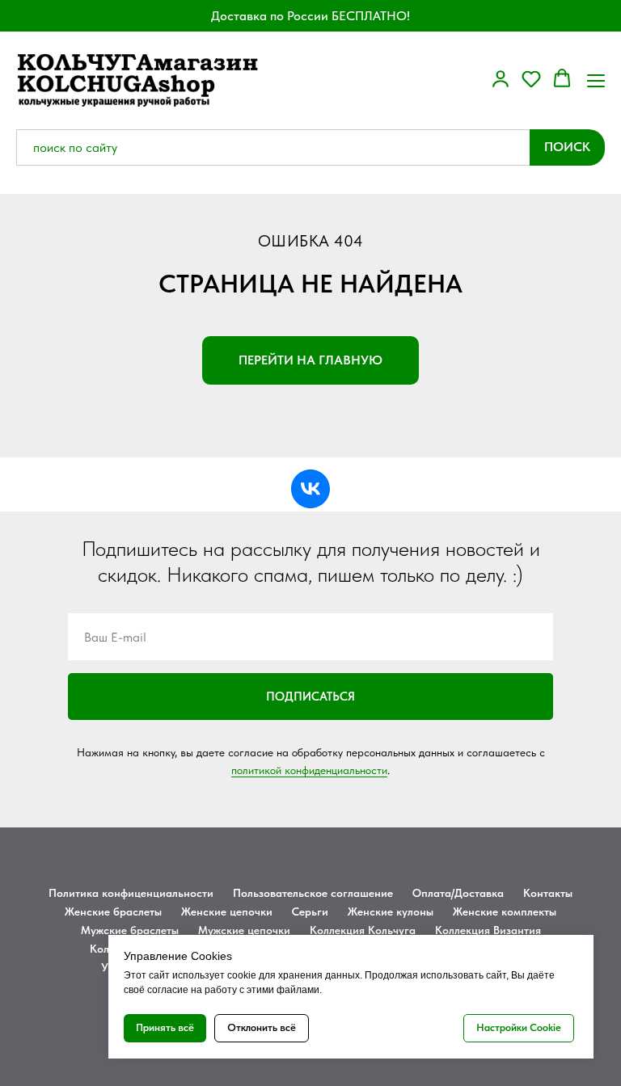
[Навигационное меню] (596, 79)
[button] (500, 78)
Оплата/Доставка (458, 892)
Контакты (547, 892)
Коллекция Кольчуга (363, 930)
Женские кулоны (390, 911)
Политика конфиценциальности (131, 892)
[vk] (310, 488)
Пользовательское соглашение (313, 892)
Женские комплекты (504, 911)
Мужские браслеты (130, 930)
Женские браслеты (113, 911)
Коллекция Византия (488, 930)
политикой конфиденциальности (309, 770)
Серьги (310, 911)
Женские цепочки (226, 911)
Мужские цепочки (244, 930)
